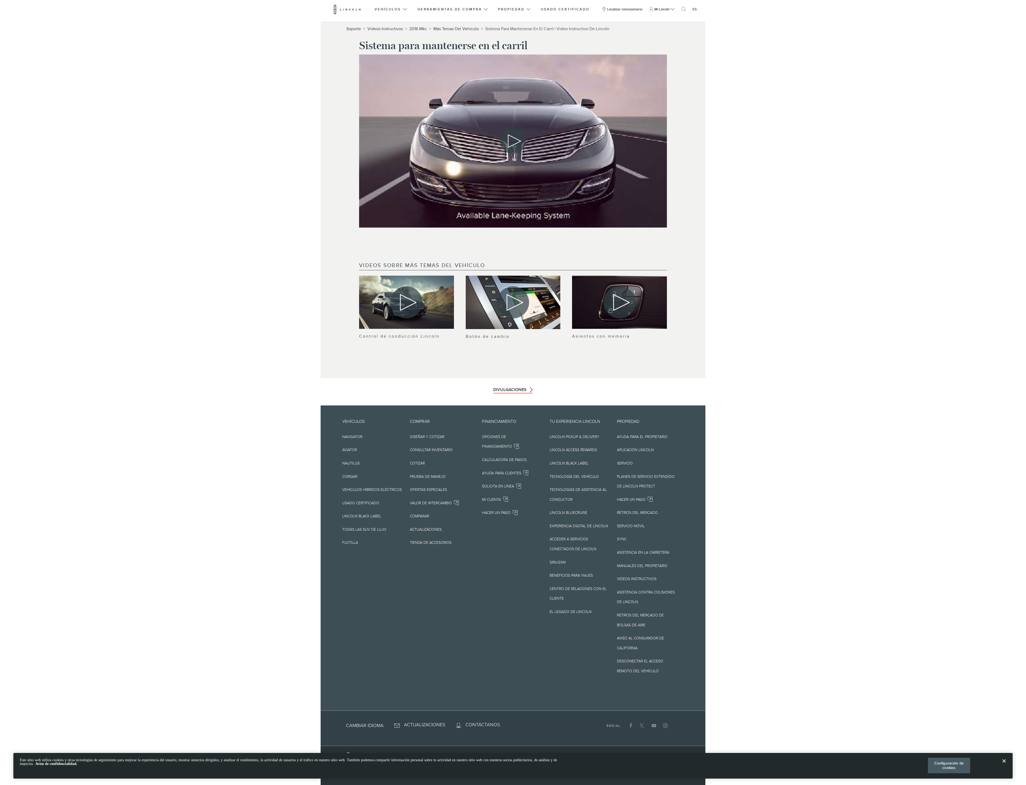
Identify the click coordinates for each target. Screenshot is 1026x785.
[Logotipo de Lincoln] (347, 9)
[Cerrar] (1004, 765)
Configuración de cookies (949, 765)
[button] (391, 9)
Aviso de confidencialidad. (56, 764)
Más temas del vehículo (456, 28)
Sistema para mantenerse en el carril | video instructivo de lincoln (547, 28)
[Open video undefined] (406, 302)
